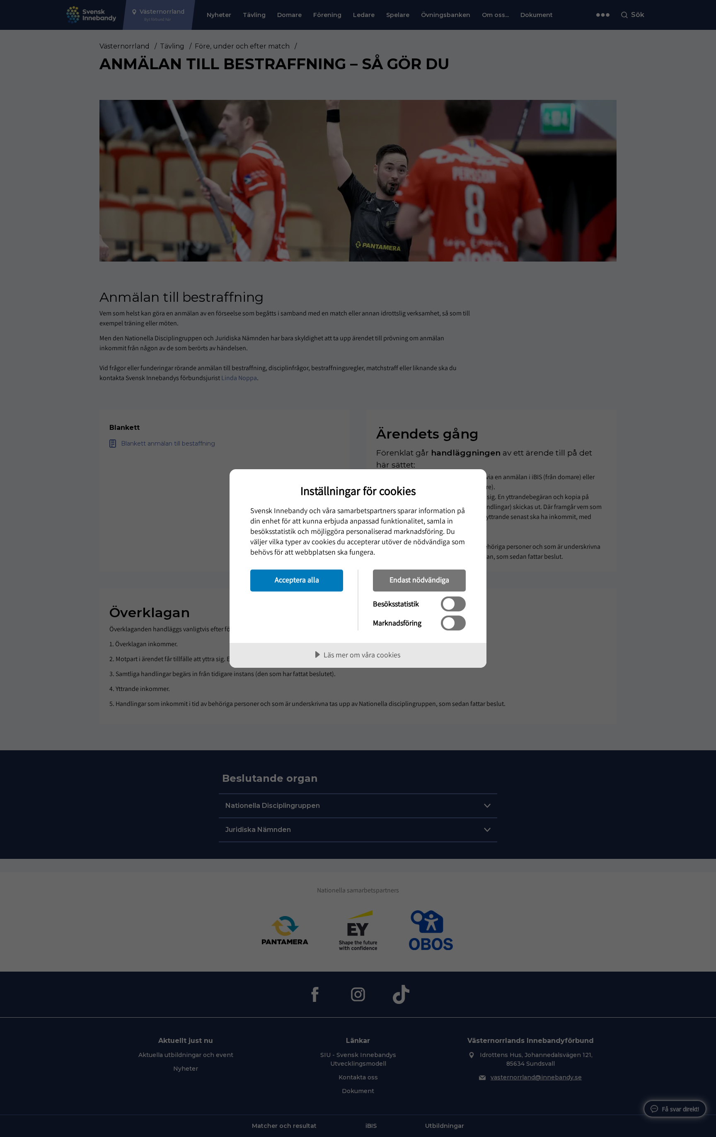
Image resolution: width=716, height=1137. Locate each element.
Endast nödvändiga (419, 579)
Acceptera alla (297, 579)
